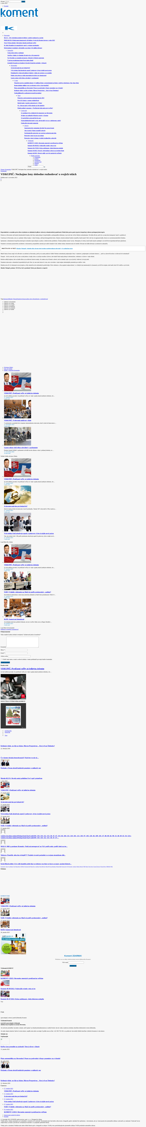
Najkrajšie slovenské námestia (29, 123)
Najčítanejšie (8, 731)
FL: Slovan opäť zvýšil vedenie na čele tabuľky (31, 105)
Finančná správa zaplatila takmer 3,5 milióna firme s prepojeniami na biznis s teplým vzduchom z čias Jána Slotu (46, 83)
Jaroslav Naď (27, 866)
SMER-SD (108, 866)
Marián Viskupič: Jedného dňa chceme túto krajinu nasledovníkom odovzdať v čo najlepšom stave (44, 248)
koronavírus (3, 866)
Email (3, 653)
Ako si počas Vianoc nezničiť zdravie (34, 130)
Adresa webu (4, 656)
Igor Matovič (10, 866)
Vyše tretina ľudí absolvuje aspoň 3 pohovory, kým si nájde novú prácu (31, 70)
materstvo (20, 299)
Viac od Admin (8, 369)
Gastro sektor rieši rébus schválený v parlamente (25, 78)
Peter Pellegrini (42, 866)
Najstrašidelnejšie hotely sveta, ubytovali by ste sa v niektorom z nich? (41, 120)
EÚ (67, 866)
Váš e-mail (65, 962)
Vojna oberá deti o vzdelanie (15, 53)
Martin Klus (17, 866)
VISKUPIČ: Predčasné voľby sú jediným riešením (21, 393)
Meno (3, 650)
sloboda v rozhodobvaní (41, 299)
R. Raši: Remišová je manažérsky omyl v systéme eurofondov (21, 45)
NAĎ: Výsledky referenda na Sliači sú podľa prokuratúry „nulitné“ (27, 592)
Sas (24, 299)
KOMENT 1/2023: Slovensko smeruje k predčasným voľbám (45, 143)
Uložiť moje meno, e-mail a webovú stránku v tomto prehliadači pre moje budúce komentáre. (27, 659)
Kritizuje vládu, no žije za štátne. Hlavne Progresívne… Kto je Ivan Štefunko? (36, 90)
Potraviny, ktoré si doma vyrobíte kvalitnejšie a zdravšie (40, 138)
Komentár (3, 647)
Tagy (6, 735)
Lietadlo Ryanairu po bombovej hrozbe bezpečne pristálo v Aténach (26, 63)
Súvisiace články (8, 367)
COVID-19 (22, 866)
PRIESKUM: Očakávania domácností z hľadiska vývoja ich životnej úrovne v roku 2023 (29, 40)
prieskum (74, 866)
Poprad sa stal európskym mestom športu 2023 (31, 98)
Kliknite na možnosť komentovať (10, 629)
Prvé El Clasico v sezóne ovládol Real (28, 100)
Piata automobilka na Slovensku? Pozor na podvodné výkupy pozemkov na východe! (38, 88)
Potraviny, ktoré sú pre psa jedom (34, 135)
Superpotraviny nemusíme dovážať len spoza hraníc (39, 128)
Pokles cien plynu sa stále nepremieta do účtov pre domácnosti (28, 75)
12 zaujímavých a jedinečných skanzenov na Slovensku (36, 113)
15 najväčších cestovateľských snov (31, 118)
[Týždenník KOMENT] (19, 16)
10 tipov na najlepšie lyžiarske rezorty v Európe (34, 115)
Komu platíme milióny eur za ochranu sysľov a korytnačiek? (31, 85)
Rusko (87, 866)
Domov (3, 169)
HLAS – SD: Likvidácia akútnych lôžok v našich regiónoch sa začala (23, 38)
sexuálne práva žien (30, 299)
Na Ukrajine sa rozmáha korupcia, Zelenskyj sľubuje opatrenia (25, 58)
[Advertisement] (31, 22)
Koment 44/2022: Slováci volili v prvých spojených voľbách (45, 153)
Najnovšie (7, 732)
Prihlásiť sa (73, 965)
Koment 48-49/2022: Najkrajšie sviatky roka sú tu (42, 145)
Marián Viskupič (13, 299)
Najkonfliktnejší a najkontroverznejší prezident (27, 93)
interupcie (6, 299)
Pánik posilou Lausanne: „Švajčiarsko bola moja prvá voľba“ (35, 108)
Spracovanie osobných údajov (12, 1115)
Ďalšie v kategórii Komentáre (12, 370)
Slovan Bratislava (52, 866)
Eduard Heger (103, 866)
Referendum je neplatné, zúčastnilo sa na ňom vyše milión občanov (23, 48)
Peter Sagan (90, 866)
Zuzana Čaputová (96, 866)
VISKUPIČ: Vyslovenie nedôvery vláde (17, 420)
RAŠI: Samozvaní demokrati (14, 619)
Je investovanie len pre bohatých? (20, 68)
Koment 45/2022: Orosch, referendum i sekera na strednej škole (46, 150)
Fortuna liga (64, 866)
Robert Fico (32, 866)
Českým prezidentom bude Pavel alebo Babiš (20, 60)
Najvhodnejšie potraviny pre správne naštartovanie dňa (40, 133)
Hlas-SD (47, 866)
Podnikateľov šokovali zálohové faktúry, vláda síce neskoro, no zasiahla (31, 73)
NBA (84, 866)
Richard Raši (58, 866)
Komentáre (8, 169)
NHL (112, 866)
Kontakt (6, 6)
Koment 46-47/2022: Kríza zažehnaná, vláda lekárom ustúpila (45, 148)
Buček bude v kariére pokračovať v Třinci (30, 103)
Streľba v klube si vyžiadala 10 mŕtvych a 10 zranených (23, 55)
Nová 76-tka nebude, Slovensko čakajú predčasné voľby (20, 43)
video (7, 866)
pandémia (37, 866)
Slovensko (70, 866)
